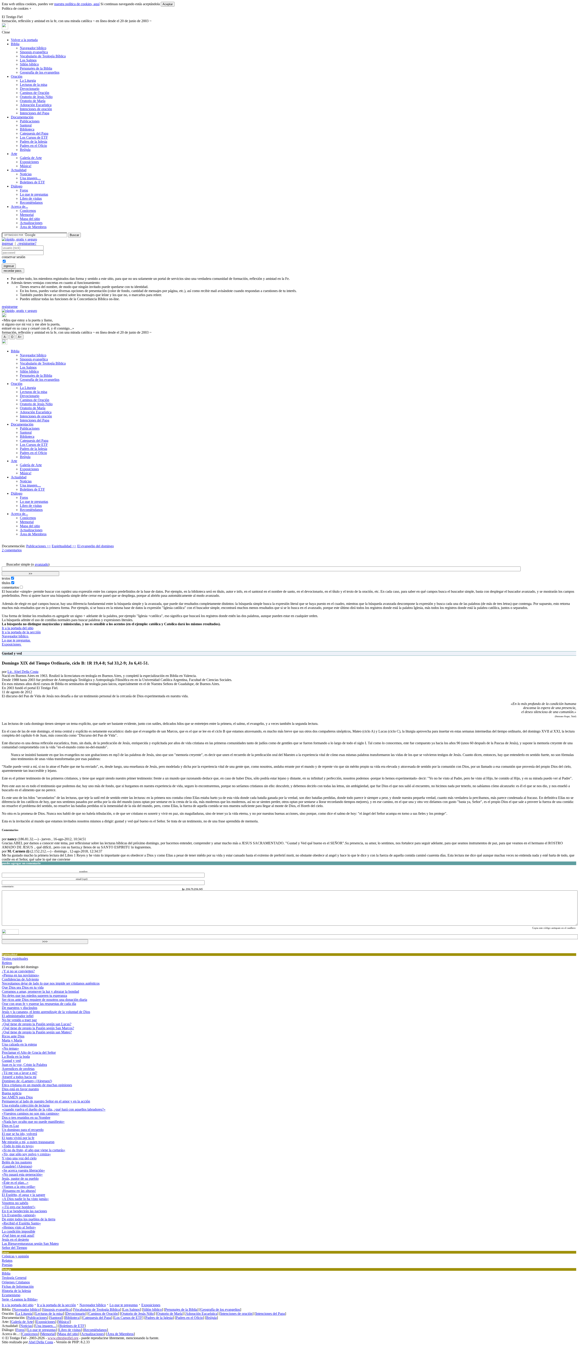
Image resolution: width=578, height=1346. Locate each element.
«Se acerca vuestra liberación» (23, 1170)
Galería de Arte (31, 158)
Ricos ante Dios (13, 1036)
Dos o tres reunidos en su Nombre (26, 1117)
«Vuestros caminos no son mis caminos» (30, 1113)
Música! (25, 166)
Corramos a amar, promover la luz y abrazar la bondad (40, 991)
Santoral (26, 125)
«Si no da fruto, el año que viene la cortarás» (33, 1150)
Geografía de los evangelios (39, 72)
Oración (16, 76)
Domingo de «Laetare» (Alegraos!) (27, 1081)
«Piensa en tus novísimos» (20, 975)
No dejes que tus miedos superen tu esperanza (34, 995)
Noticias (26, 174)
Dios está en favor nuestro (20, 1089)
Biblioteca (27, 129)
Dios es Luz (10, 1126)
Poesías (7, 1265)
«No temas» (10, 1048)
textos (6, 578)
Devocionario (29, 89)
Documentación (22, 117)
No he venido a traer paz (19, 1020)
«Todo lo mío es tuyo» (18, 1146)
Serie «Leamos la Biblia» (20, 1299)
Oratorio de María (32, 101)
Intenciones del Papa (34, 113)
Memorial (27, 215)
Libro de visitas (31, 198)
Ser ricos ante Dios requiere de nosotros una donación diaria (44, 1000)
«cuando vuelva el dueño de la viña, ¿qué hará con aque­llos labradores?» (53, 1109)
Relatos (7, 1260)
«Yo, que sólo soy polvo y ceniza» (26, 1154)
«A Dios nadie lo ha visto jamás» (25, 1199)
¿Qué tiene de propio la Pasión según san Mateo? (37, 1032)
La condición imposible (18, 1231)
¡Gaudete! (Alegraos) (17, 1166)
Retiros (7, 963)
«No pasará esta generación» (22, 1174)
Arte (14, 154)
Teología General (14, 1278)
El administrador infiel (17, 1016)
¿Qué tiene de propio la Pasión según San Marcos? (38, 1028)
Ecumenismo (11, 1295)
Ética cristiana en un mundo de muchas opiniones (37, 1085)
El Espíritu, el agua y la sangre (23, 1195)
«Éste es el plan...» (15, 1182)
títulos (6, 583)
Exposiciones (29, 162)
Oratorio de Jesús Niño (36, 97)
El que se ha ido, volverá (19, 1134)
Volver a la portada (24, 40)
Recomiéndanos (31, 202)
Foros (24, 190)
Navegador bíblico (33, 48)
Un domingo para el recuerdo (23, 1130)
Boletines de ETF (32, 182)
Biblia (15, 44)
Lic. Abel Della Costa (22, 672)
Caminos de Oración (34, 93)
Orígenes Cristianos (16, 1282)
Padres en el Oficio (33, 145)
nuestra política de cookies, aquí (77, 4)
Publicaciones (30, 121)
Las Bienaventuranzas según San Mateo (30, 1243)
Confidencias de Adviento (20, 979)
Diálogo (16, 186)
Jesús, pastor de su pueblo (20, 1178)
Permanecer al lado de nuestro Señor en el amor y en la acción (46, 1101)
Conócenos (28, 211)
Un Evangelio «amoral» (19, 1215)
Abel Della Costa (40, 1342)
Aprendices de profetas (18, 1069)
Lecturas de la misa (33, 85)
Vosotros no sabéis (15, 1203)
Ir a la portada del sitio (17, 628)
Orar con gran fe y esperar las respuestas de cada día (39, 1004)
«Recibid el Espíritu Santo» (21, 1223)
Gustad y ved (11, 1061)
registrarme (10, 307)
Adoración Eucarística (35, 105)
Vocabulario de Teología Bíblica (43, 56)
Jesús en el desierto (15, 1239)
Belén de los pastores (17, 1162)
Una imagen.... (30, 178)
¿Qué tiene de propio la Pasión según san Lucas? (36, 1024)
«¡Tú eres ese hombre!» (18, 1207)
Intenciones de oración (36, 109)
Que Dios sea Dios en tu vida (23, 987)
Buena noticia (11, 1093)
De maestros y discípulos (19, 1008)
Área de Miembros (33, 227)
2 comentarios (12, 550)
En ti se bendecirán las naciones (24, 1211)
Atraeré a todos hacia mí (19, 1077)
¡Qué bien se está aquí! (18, 1235)
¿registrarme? (26, 243)
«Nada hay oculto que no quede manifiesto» (33, 1122)
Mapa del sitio (30, 219)
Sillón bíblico (29, 64)
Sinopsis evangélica (34, 52)
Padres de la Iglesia (33, 141)
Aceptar (168, 4)
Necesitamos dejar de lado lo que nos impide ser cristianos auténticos (51, 983)
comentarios (10, 587)
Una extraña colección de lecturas (26, 1105)
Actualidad (18, 170)
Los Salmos (28, 60)
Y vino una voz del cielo (19, 1158)
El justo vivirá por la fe (18, 1138)
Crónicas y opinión (15, 1256)
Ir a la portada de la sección (21, 632)
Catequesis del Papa (34, 133)
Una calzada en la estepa (19, 1044)
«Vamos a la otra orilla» (18, 1187)
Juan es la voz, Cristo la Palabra (24, 1065)
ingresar (7, 243)
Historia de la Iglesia (16, 1291)
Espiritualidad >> (64, 546)
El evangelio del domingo (95, 546)
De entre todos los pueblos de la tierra (28, 1219)
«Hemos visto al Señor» (19, 1227)
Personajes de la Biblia (36, 68)
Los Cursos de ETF (34, 137)
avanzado (41, 564)
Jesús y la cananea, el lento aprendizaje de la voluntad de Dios (46, 1012)
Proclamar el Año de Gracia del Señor (29, 1052)
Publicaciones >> (38, 546)
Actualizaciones (31, 223)
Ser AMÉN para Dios (17, 1097)
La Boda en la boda (16, 1056)
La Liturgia (28, 80)
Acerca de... (19, 206)
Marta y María (12, 1040)
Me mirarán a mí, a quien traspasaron (28, 1142)
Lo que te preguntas (34, 194)
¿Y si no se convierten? (18, 971)
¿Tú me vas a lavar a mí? (19, 1073)
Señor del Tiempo (14, 1248)
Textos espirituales (15, 958)
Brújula (25, 150)
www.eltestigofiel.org (63, 1338)
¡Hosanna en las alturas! (19, 1191)
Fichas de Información (18, 1286)
